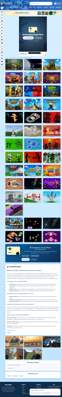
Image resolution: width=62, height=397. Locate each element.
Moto (21, 7)
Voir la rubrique (26, 259)
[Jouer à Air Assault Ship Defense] (43, 13)
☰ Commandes (39, 38)
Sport (26, 7)
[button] (34, 53)
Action (14, 57)
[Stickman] (1, 24)
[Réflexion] (1, 18)
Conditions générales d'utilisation (54, 386)
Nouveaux (52, 7)
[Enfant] (1, 36)
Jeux (10, 57)
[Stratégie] (1, 46)
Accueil (6, 57)
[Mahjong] (1, 15)
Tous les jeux (33, 259)
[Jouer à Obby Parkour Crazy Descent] (39, 13)
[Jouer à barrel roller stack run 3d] (54, 13)
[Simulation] (1, 42)
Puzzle (30, 7)
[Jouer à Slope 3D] (50, 13)
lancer (31, 308)
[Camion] (1, 61)
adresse (41, 273)
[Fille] (1, 39)
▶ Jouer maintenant (28, 38)
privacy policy (46, 393)
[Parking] (1, 58)
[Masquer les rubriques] (2, 8)
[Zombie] (1, 21)
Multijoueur (39, 7)
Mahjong (23, 392)
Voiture (16, 7)
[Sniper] (1, 55)
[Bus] (1, 64)
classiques (31, 289)
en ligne (21, 375)
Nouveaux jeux (38, 386)
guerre (9, 332)
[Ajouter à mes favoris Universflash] (44, 55)
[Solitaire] (1, 49)
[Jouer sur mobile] (45, 55)
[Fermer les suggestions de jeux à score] (58, 13)
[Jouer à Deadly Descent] (47, 13)
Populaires (58, 7)
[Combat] (1, 30)
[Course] (1, 33)
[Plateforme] (1, 27)
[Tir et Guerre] (1, 12)
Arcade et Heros (9, 7)
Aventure (46, 7)
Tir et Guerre (19, 57)
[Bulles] (1, 52)
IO (34, 7)
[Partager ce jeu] (45, 53)
